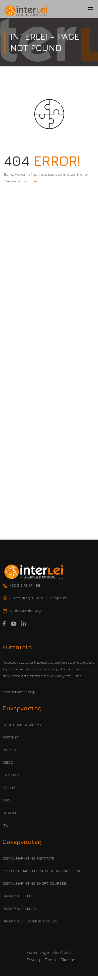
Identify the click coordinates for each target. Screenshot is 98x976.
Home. (32, 181)
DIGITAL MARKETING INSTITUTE (28, 858)
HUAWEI (9, 812)
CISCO (8, 762)
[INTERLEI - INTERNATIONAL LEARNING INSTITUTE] (26, 11)
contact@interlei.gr (19, 691)
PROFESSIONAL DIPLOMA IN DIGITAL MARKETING (42, 871)
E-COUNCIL (12, 775)
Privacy (33, 959)
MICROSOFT (12, 750)
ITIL (5, 825)
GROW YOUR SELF (18, 896)
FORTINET (11, 737)
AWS (7, 800)
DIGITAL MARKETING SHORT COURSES (34, 883)
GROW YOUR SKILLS (19, 908)
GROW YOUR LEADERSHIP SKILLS (30, 921)
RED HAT (10, 787)
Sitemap (68, 959)
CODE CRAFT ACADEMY (22, 724)
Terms (50, 959)
